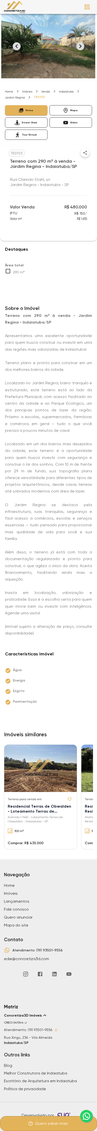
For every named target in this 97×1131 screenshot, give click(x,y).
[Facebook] (40, 974)
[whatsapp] (86, 1116)
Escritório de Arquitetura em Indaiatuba (40, 1081)
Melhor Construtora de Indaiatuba (35, 1073)
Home (9, 91)
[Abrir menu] (87, 7)
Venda (45, 91)
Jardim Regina (15, 97)
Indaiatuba (66, 91)
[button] (26, 110)
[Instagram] (26, 974)
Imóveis (27, 91)
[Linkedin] (54, 974)
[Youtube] (69, 974)
